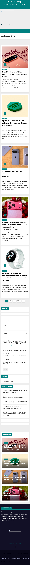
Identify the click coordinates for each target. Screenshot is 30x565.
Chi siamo (6, 4)
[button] (22, 31)
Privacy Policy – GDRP (20, 4)
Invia (5, 369)
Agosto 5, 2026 (7, 79)
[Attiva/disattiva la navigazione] (28, 31)
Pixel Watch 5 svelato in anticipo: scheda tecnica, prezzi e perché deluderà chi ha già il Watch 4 (14, 413)
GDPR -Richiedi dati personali (18, 6)
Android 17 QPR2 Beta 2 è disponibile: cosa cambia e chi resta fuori (13, 174)
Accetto (7, 337)
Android (4, 69)
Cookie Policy (7, 6)
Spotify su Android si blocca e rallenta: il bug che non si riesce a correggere (14, 123)
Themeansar (15, 555)
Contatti (12, 4)
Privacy (10, 345)
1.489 (18, 301)
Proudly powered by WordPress (9, 553)
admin (16, 79)
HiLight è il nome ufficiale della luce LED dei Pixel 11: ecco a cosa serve (14, 74)
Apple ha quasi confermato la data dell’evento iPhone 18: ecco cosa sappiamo (14, 224)
